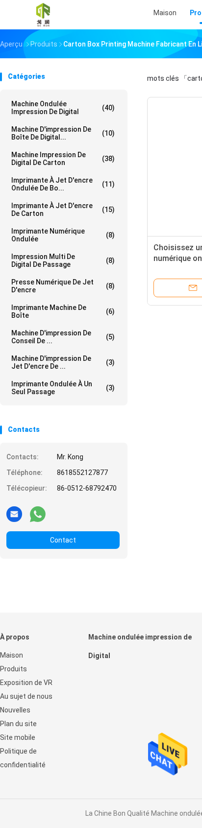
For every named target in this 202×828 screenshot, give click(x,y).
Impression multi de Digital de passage (63, 260)
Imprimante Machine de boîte (63, 311)
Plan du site (18, 724)
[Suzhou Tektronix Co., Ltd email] (14, 513)
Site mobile (17, 737)
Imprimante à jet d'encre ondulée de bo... (63, 184)
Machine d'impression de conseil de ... (63, 337)
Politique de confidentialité (23, 758)
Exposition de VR (26, 682)
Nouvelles (15, 710)
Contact (63, 540)
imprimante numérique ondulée (63, 235)
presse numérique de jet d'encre (63, 286)
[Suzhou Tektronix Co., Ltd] (43, 14)
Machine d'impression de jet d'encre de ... (63, 362)
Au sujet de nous (26, 696)
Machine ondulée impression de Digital (63, 108)
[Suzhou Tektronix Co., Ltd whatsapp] (38, 513)
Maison (11, 655)
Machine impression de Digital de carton (63, 158)
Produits (13, 669)
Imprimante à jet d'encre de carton (63, 209)
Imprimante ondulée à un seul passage (63, 388)
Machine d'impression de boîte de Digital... (63, 133)
